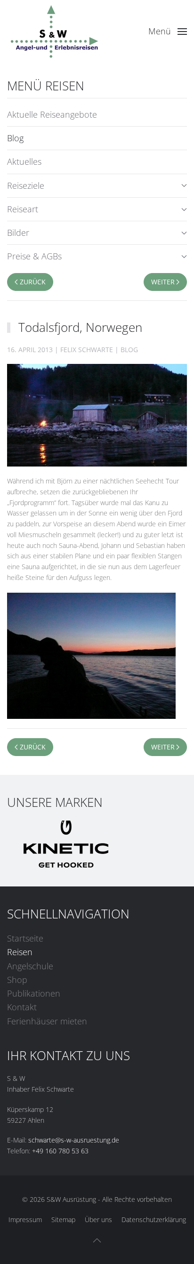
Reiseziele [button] (25, 185)
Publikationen (33, 993)
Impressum (25, 1219)
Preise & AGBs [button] (34, 256)
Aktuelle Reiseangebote (52, 114)
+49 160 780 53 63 (60, 1150)
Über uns (98, 1219)
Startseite (25, 938)
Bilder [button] (18, 232)
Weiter (163, 281)
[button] (167, 31)
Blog (15, 138)
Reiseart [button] (22, 209)
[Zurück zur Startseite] (54, 31)
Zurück (33, 281)
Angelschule (30, 966)
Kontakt (22, 1007)
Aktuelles (24, 161)
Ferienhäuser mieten (47, 1021)
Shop (17, 979)
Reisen (19, 952)
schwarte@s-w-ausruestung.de (73, 1139)
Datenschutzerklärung (153, 1219)
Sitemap (63, 1219)
